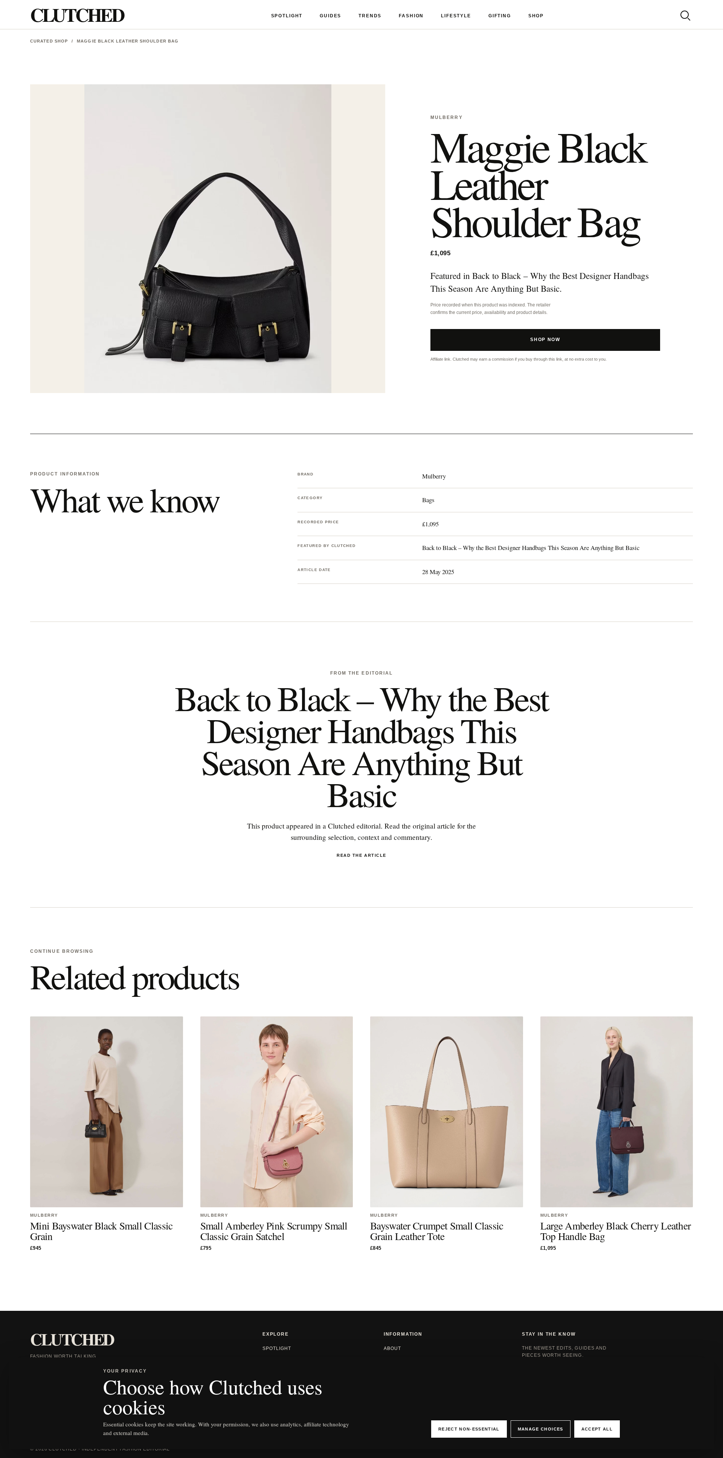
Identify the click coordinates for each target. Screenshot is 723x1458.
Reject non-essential (469, 1429)
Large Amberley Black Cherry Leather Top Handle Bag (615, 1231)
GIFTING (499, 16)
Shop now (545, 339)
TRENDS (369, 16)
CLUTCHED (77, 14)
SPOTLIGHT (287, 16)
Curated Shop (49, 41)
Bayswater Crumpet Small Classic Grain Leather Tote (436, 1231)
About (392, 1348)
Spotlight (276, 1348)
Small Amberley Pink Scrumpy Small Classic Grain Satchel (274, 1231)
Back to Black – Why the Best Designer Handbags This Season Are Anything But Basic (530, 547)
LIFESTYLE (456, 16)
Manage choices (540, 1429)
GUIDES (330, 16)
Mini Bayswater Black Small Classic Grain (101, 1231)
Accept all (597, 1429)
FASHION (411, 16)
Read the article (361, 855)
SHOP (536, 16)
